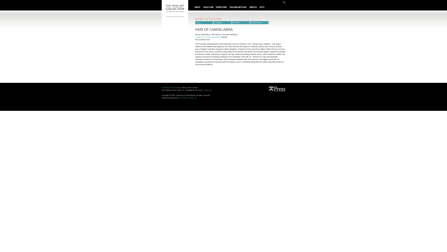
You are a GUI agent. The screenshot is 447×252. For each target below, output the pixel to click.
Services (253, 7)
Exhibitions (221, 7)
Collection (208, 7)
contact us (208, 90)
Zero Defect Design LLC (188, 98)
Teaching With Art (238, 7)
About (197, 7)
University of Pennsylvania (171, 87)
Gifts (262, 7)
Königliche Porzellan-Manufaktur (208, 37)
